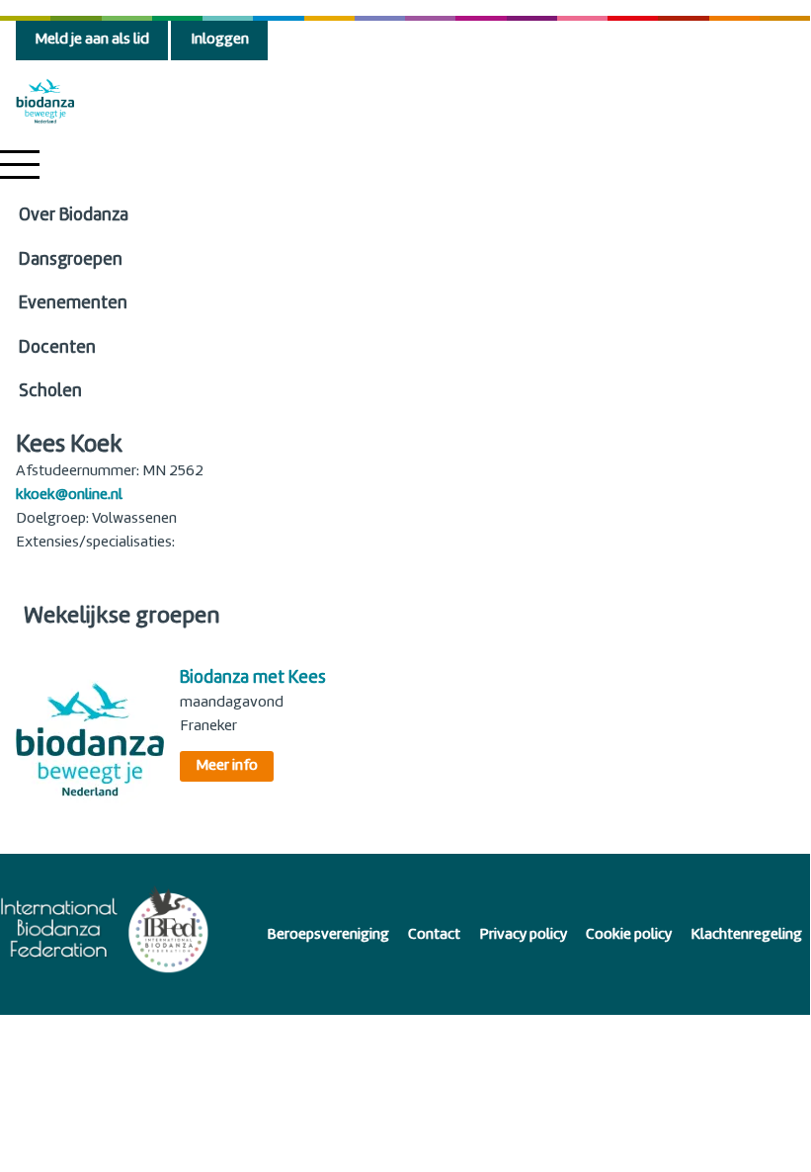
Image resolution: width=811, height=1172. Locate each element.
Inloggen (220, 40)
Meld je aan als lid (92, 40)
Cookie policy (629, 935)
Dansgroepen (70, 260)
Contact (434, 935)
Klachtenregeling (746, 935)
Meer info (227, 766)
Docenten (57, 348)
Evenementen (73, 303)
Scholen (50, 391)
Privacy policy (523, 935)
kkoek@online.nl (69, 495)
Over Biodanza (73, 216)
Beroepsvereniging (328, 935)
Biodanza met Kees (253, 678)
